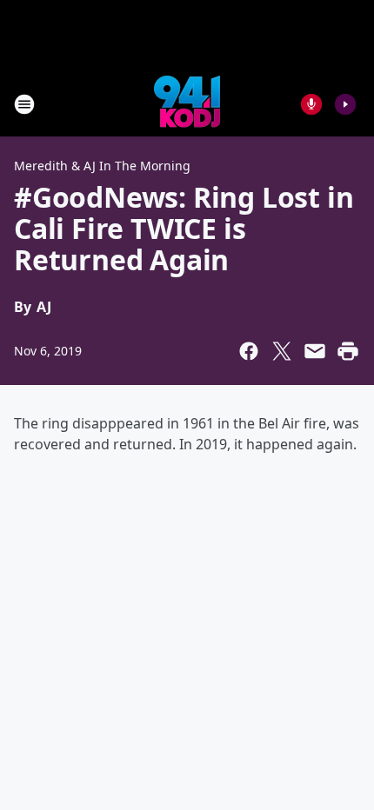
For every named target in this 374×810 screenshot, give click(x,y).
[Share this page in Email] (315, 351)
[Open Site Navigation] (24, 104)
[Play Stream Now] (345, 104)
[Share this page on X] (282, 351)
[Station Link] (187, 104)
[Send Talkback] (311, 104)
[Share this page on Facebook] (249, 351)
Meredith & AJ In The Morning (102, 165)
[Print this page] (348, 351)
